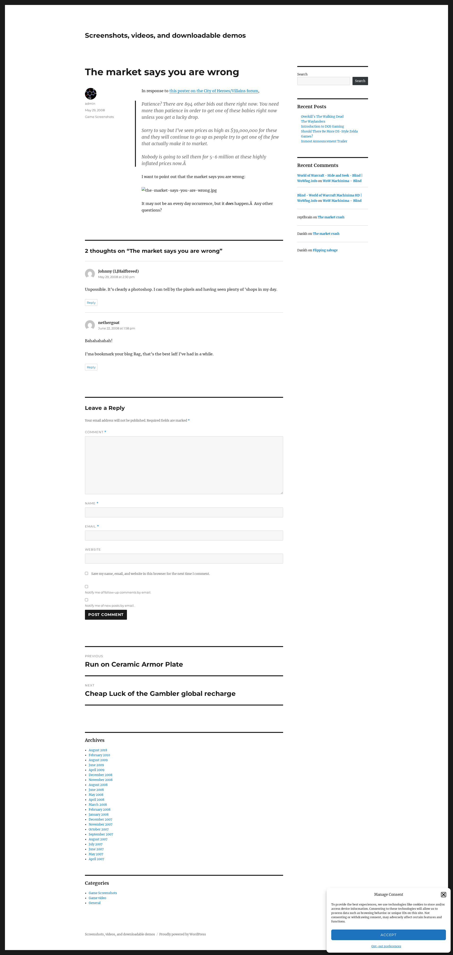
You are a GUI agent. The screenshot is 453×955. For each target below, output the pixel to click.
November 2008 (101, 780)
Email (92, 526)
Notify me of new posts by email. (109, 605)
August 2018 (98, 750)
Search (302, 74)
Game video (97, 898)
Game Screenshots (99, 117)
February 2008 (99, 810)
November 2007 (101, 824)
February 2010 (99, 755)
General (95, 903)
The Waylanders (313, 122)
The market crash (331, 217)
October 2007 (99, 829)
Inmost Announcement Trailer (324, 141)
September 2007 (101, 834)
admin (90, 103)
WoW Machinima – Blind (342, 181)
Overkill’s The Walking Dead (322, 117)
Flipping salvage (325, 250)
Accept (388, 935)
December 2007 (100, 820)
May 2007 (96, 854)
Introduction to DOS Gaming (322, 127)
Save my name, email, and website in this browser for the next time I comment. (150, 574)
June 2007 (96, 849)
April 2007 (96, 859)
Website (93, 549)
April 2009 (97, 770)
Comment (95, 432)
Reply (91, 302)
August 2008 (98, 785)
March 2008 (98, 805)
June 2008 (96, 790)
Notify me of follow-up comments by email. (118, 592)
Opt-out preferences (386, 946)
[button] (443, 894)
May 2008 (96, 795)
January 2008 (99, 815)
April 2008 (96, 800)
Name (92, 503)
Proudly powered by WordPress (182, 934)
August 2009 (98, 760)
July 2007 (96, 844)
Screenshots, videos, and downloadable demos (165, 35)
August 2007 (98, 839)
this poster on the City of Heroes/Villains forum (213, 90)
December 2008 (100, 775)
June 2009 (96, 765)
